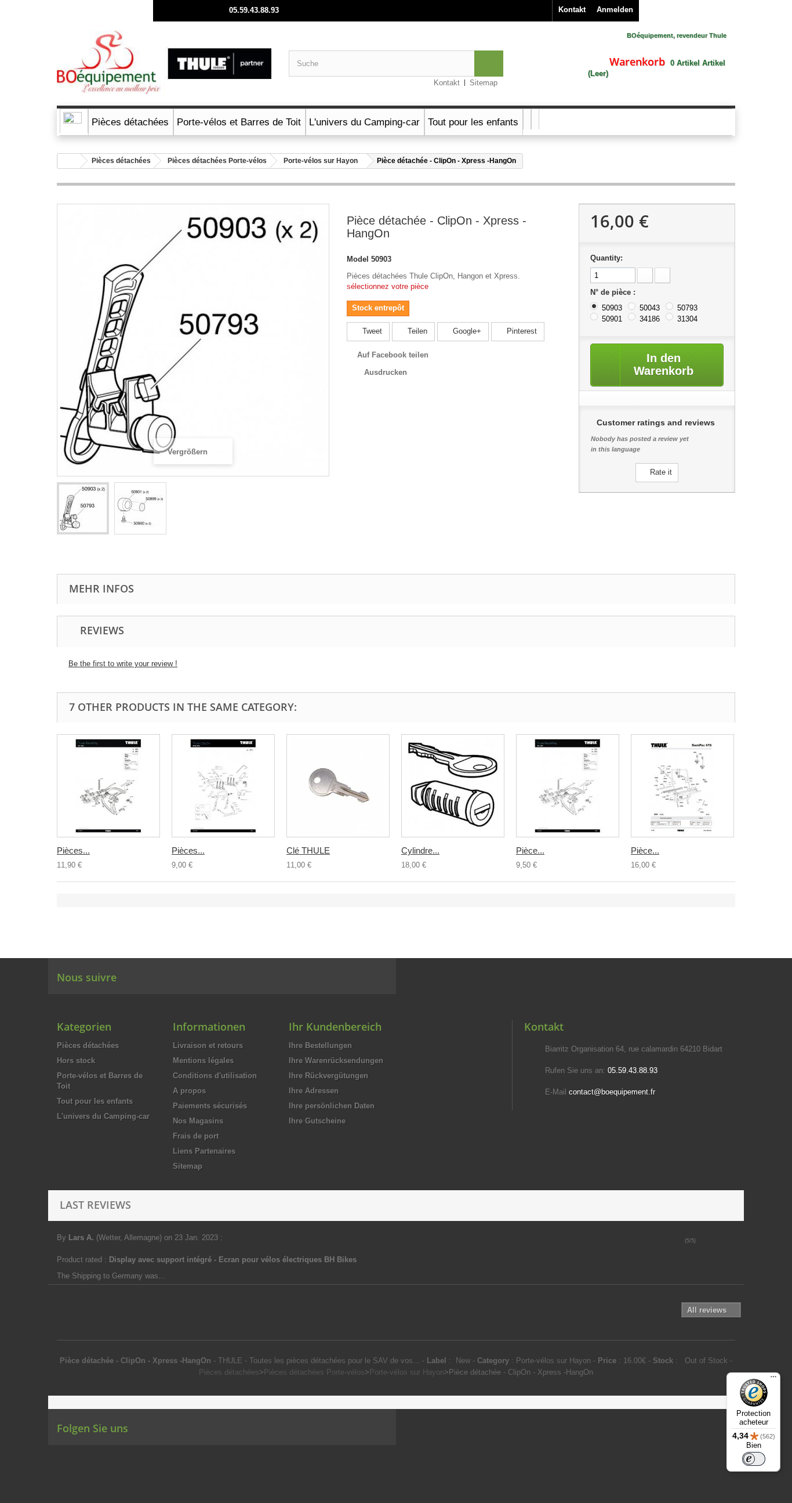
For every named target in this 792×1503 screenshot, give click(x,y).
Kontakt (572, 9)
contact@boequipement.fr (612, 1091)
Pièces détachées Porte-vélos (217, 161)
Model (358, 259)
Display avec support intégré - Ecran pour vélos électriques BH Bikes (234, 1259)
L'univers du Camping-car (103, 1116)
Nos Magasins (198, 1121)
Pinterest (520, 331)
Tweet (371, 331)
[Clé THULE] (338, 785)
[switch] (753, 1459)
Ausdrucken (385, 372)
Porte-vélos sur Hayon (321, 161)
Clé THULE (308, 850)
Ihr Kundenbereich (335, 1027)
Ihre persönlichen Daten (332, 1105)
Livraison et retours (208, 1045)
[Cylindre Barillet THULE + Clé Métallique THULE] (452, 785)
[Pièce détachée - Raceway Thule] (567, 785)
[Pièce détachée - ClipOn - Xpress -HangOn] (140, 508)
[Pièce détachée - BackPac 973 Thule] (682, 785)
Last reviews (95, 1205)
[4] (726, 1240)
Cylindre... (420, 850)
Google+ (466, 331)
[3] (718, 1240)
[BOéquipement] (164, 62)
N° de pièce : (614, 292)
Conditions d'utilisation (215, 1075)
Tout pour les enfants (95, 1101)
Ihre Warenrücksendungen (336, 1060)
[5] (734, 1240)
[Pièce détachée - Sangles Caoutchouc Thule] (82, 508)
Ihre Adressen (314, 1090)
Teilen (416, 331)
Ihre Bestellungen (320, 1045)
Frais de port (196, 1136)
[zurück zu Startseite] (69, 161)
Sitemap (483, 82)
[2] (710, 1240)
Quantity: (606, 258)
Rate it (660, 472)
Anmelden (615, 9)
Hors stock (76, 1060)
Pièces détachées (121, 161)
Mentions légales (203, 1060)
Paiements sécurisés (210, 1105)
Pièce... (530, 850)
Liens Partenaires (204, 1151)
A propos (189, 1090)
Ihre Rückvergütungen (328, 1075)
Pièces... (73, 850)
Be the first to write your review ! (122, 663)
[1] (702, 1240)
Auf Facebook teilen (392, 355)
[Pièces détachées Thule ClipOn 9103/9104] (223, 785)
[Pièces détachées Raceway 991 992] (108, 785)
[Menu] (773, 1379)
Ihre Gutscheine (317, 1121)
